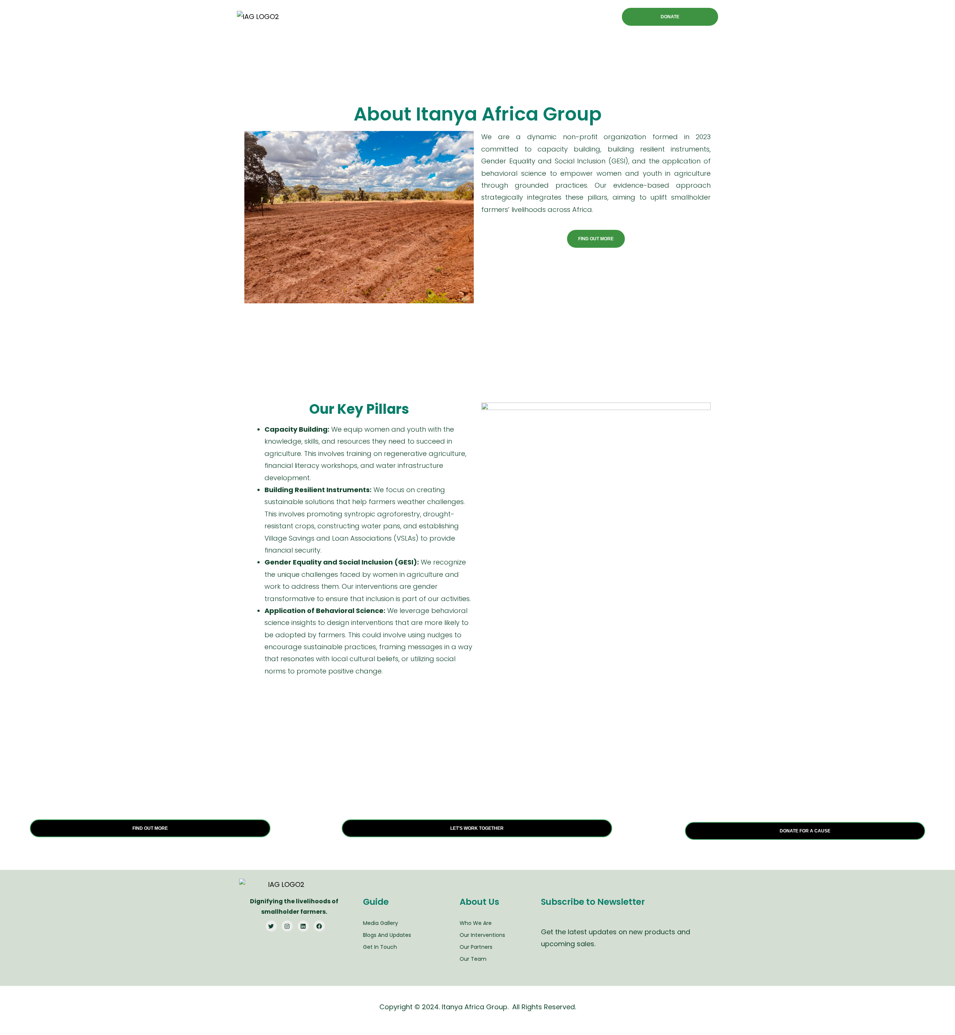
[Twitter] (271, 926)
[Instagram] (287, 926)
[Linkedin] (303, 926)
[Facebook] (319, 926)
